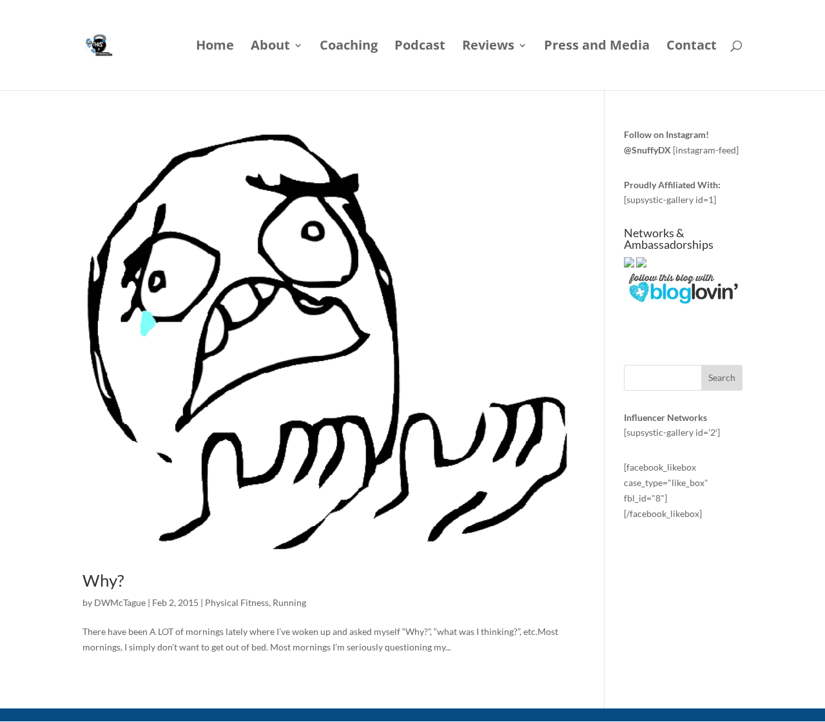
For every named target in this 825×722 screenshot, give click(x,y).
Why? (103, 580)
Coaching (349, 47)
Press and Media (597, 47)
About (270, 47)
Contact (691, 47)
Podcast (419, 47)
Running (289, 602)
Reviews (488, 47)
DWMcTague (120, 602)
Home (215, 47)
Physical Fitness (237, 602)
